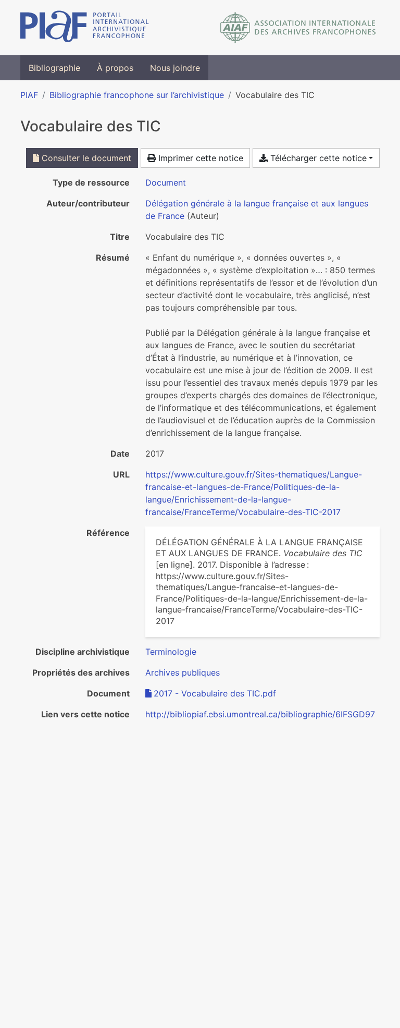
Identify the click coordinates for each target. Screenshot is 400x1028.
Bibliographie (54, 68)
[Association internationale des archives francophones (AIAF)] (298, 27)
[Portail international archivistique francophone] (84, 27)
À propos (115, 68)
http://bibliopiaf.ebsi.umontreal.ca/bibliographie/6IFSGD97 (260, 714)
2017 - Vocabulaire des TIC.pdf (215, 693)
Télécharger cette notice (317, 158)
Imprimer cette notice (199, 158)
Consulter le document (85, 158)
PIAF (29, 95)
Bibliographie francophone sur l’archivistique (136, 95)
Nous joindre (175, 68)
